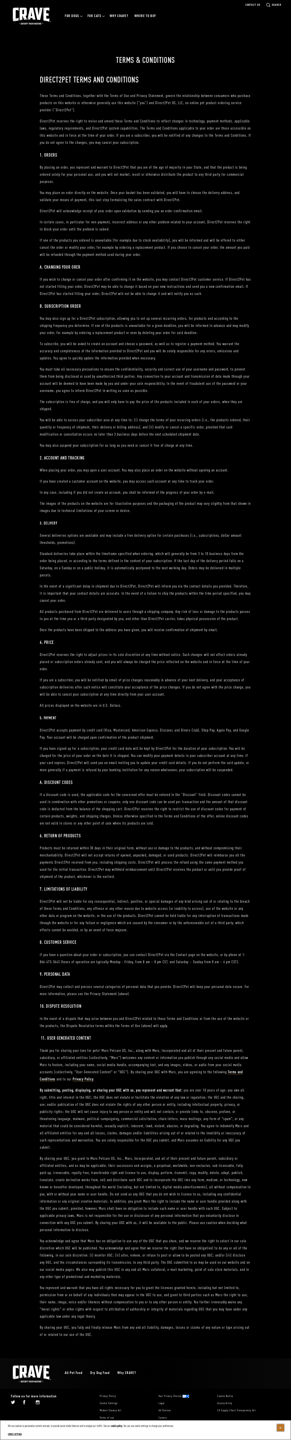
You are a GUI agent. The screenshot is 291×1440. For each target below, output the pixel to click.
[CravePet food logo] (32, 1374)
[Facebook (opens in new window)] (24, 1404)
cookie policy (116, 1426)
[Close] (280, 1427)
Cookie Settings (109, 1403)
